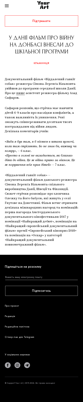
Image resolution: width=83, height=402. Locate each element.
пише (20, 93)
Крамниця (41, 63)
